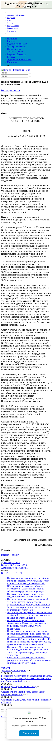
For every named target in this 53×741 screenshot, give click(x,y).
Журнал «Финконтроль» (19, 59)
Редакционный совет (17, 43)
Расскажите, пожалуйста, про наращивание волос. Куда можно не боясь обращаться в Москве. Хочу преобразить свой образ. (26, 678)
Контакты (12, 62)
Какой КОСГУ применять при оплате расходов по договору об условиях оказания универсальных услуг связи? (29, 660)
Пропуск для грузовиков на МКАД (19, 686)
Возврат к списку (10, 555)
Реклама (11, 57)
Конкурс (11, 41)
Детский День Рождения (13, 670)
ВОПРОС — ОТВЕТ (11, 573)
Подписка (12, 38)
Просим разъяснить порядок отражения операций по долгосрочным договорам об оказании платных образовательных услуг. (28, 634)
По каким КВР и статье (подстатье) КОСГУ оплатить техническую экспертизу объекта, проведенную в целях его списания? (29, 642)
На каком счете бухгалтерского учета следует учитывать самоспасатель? (25, 595)
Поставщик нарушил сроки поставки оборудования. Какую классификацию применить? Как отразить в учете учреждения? (26, 624)
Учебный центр (15, 51)
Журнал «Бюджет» (16, 54)
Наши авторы (14, 49)
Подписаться (29, 733)
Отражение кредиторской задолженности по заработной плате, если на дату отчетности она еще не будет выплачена (29, 615)
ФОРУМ (5, 668)
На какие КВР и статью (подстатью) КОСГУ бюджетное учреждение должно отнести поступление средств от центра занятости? (27, 651)
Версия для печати (10, 90)
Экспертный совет (16, 46)
